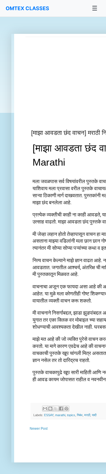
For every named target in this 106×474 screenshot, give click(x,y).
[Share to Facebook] (61, 408)
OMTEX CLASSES (27, 8)
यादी (94, 415)
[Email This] (45, 408)
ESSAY (48, 415)
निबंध (80, 415)
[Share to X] (56, 408)
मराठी (87, 415)
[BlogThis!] (50, 408)
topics (71, 415)
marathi (60, 415)
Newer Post (38, 429)
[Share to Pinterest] (66, 408)
